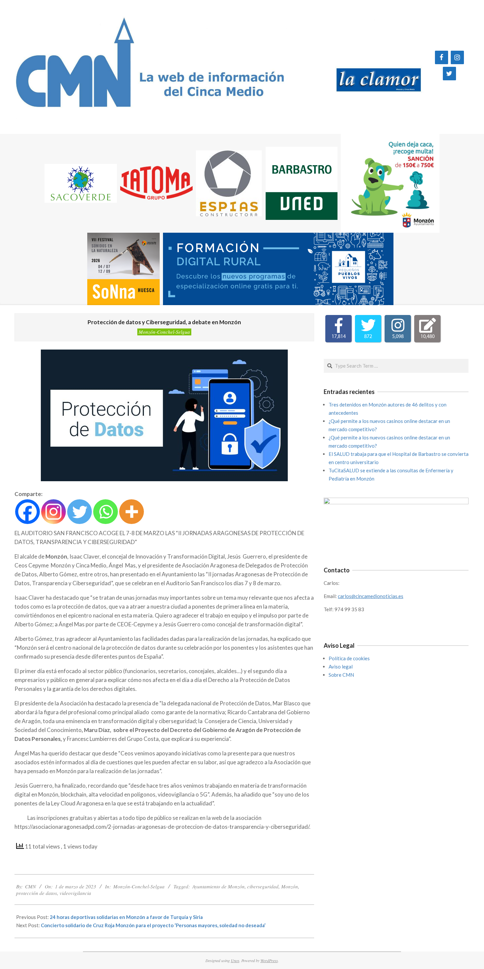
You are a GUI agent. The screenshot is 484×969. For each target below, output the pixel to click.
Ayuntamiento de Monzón (218, 886)
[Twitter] (449, 73)
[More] (131, 511)
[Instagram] (457, 57)
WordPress (269, 960)
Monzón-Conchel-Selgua (164, 331)
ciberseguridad (263, 886)
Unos (235, 960)
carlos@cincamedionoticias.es (370, 596)
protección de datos (36, 893)
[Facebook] (441, 57)
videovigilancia (75, 893)
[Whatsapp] (105, 511)
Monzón (289, 886)
